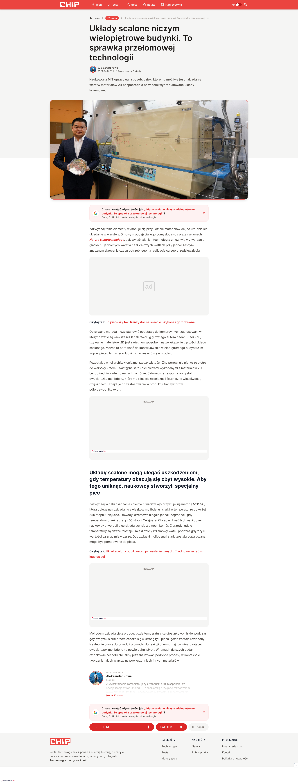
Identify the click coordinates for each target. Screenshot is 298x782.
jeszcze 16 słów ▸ (114, 695)
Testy (114, 4)
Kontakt (227, 752)
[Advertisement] (149, 426)
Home (96, 18)
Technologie (169, 746)
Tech (98, 4)
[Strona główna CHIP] (69, 4)
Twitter (166, 727)
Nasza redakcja (232, 746)
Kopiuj (200, 727)
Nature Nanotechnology (106, 240)
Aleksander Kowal (108, 68)
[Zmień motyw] (237, 4)
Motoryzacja (169, 758)
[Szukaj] (245, 4)
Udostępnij (102, 727)
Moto (134, 4)
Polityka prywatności (235, 758)
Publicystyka (173, 4)
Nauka (151, 4)
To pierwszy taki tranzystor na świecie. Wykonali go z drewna (150, 322)
